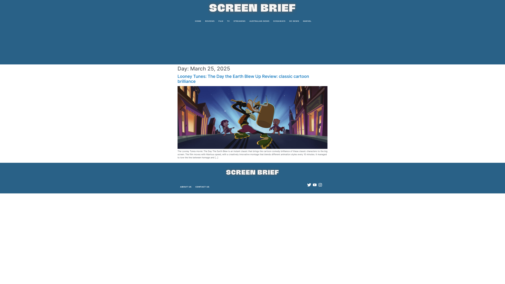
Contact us (202, 187)
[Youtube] (315, 185)
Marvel (307, 21)
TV (228, 21)
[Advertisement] (253, 44)
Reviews (209, 21)
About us (185, 187)
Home (198, 21)
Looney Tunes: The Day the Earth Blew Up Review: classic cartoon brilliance (243, 79)
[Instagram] (320, 185)
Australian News (259, 21)
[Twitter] (309, 185)
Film (220, 21)
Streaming (240, 21)
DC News (294, 21)
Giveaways (279, 21)
